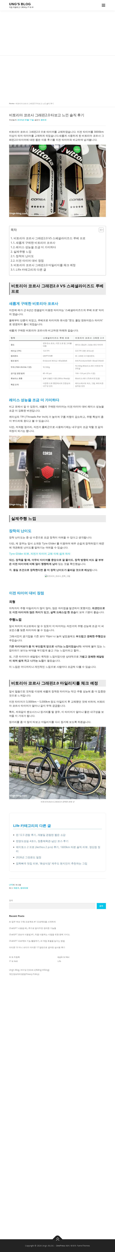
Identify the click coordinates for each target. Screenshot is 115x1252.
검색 (11, 900)
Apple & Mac (64, 957)
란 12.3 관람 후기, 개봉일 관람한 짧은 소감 (41, 835)
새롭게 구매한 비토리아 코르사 (35, 243)
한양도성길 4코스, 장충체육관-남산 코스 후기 (42, 841)
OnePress (60, 1245)
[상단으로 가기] (58, 1239)
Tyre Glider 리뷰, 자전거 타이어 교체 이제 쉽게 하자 (39, 553)
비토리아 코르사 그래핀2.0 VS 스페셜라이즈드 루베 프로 (50, 238)
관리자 (44, 120)
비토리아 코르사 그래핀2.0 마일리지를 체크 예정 (45, 265)
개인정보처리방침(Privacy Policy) (24, 974)
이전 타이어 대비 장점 (30, 260)
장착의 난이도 (25, 256)
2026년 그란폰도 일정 (28, 857)
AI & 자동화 (14, 957)
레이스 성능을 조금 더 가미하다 (36, 247)
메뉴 (103, 5)
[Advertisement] (57, 32)
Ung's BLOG (20, 4)
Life (11, 885)
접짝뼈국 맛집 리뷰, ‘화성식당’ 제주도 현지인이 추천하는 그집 (51, 863)
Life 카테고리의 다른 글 (31, 269)
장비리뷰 (24, 888)
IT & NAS (13, 961)
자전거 (16, 888)
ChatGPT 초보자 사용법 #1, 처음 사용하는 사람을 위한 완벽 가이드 (39, 934)
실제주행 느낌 (23, 252)
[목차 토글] (100, 229)
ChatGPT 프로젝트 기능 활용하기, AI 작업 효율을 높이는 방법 (37, 941)
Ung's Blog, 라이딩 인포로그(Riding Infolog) (29, 970)
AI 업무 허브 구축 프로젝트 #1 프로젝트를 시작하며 (32, 921)
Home (11, 103)
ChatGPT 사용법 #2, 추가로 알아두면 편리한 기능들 (32, 928)
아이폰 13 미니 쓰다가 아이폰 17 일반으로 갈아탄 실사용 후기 (37, 947)
